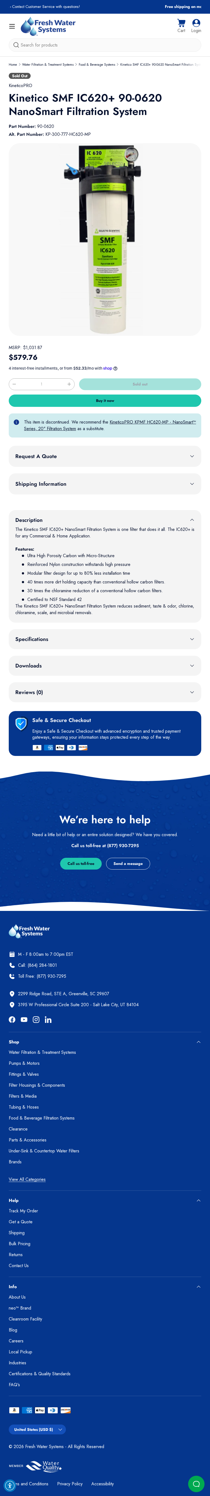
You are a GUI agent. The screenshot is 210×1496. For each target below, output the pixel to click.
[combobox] (105, 45)
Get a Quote (21, 1222)
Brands (15, 1162)
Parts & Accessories (27, 1140)
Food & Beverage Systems (97, 64)
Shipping (17, 1233)
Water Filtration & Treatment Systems (48, 64)
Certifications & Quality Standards (40, 1374)
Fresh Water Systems (44, 1446)
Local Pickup (20, 1352)
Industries (17, 1363)
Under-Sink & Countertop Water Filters (44, 1151)
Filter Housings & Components (37, 1085)
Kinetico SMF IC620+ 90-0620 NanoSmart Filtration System (162, 64)
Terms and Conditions (28, 1484)
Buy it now (105, 400)
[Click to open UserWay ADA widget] (10, 1485)
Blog (13, 1330)
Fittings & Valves (24, 1074)
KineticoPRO (20, 85)
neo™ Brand (20, 1308)
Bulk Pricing (19, 1244)
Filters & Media (23, 1096)
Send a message (128, 863)
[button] (181, 26)
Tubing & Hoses (24, 1107)
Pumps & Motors (24, 1063)
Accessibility (102, 1484)
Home (13, 64)
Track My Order (23, 1211)
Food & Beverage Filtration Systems (42, 1118)
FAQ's (14, 1385)
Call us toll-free (81, 863)
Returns (16, 1255)
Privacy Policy (70, 1484)
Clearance (18, 1129)
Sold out (140, 384)
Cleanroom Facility (25, 1319)
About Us (17, 1297)
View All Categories (27, 1179)
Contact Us (19, 1265)
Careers (16, 1341)
